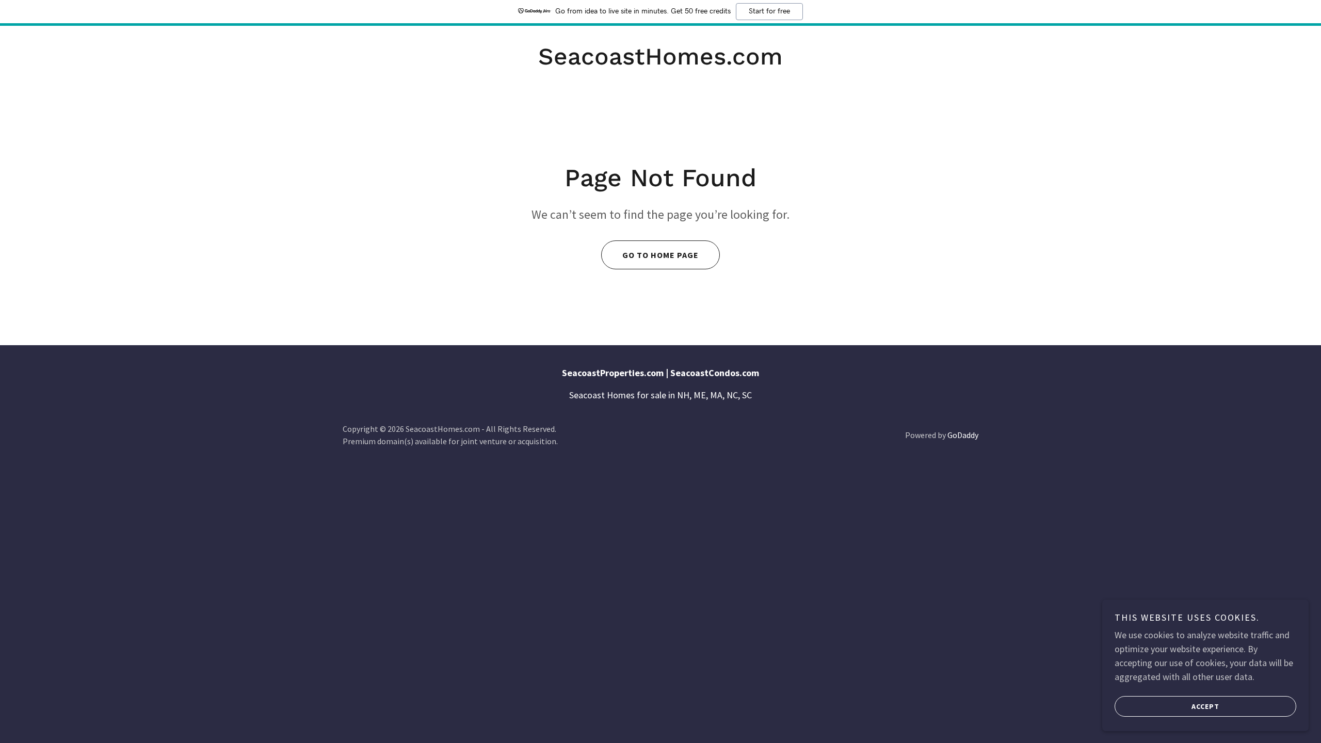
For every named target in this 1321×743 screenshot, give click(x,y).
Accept (1205, 705)
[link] (660, 61)
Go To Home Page (660, 255)
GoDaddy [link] (962, 435)
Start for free (769, 11)
